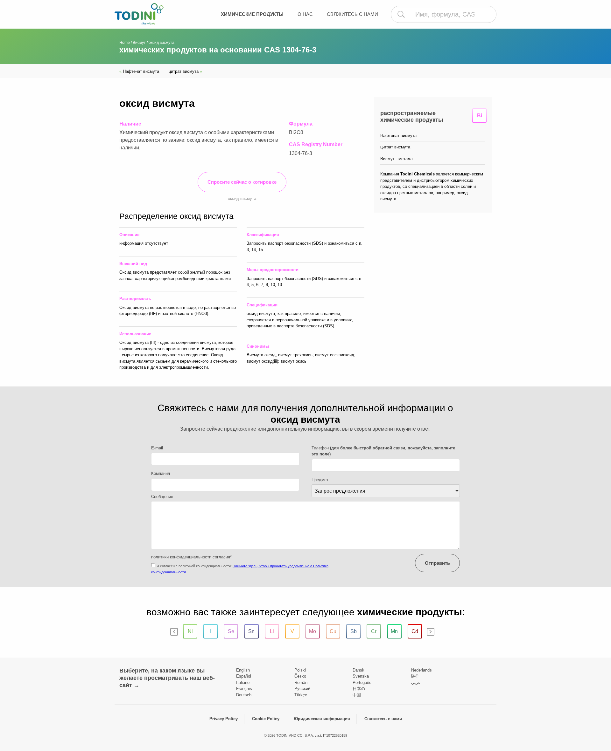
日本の (359, 688)
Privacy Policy (223, 718)
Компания (160, 473)
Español (243, 676)
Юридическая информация (322, 718)
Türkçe (300, 695)
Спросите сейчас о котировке (242, 182)
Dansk (358, 670)
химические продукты (252, 14)
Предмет (320, 479)
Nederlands (421, 670)
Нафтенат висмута (139, 71)
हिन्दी (414, 676)
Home (124, 42)
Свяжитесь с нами (352, 14)
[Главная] (139, 13)
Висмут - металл (396, 158)
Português (362, 682)
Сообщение (162, 496)
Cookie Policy (265, 718)
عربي (416, 682)
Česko (300, 676)
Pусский (302, 688)
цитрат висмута (185, 71)
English (243, 670)
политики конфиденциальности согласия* (191, 557)
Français (244, 688)
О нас (305, 14)
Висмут (139, 42)
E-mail (157, 448)
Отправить (437, 563)
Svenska (361, 676)
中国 (357, 695)
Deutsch (243, 695)
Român (300, 682)
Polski (300, 670)
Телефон (383, 451)
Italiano (242, 682)
